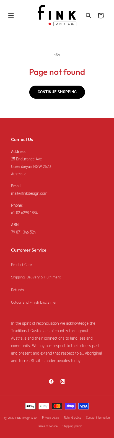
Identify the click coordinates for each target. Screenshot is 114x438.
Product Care (21, 264)
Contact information (98, 417)
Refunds (17, 290)
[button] (11, 15)
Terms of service (47, 426)
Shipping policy (72, 426)
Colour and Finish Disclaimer (34, 302)
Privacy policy (50, 417)
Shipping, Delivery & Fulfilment (36, 277)
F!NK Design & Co (26, 418)
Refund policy (72, 417)
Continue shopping (57, 91)
